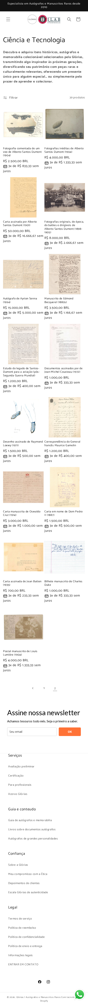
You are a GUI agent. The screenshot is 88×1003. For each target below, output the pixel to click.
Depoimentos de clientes (24, 883)
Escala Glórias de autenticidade (28, 892)
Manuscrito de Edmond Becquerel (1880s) (58, 300)
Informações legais (20, 955)
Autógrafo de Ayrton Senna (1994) (20, 300)
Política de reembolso (22, 928)
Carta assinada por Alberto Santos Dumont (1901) (20, 223)
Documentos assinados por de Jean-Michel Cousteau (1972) (63, 370)
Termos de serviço (20, 918)
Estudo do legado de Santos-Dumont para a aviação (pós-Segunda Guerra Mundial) (21, 372)
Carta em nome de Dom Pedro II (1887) (63, 513)
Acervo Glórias (17, 794)
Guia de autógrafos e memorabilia (30, 820)
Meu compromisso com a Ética (27, 874)
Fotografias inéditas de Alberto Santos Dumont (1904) (63, 150)
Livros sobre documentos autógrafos (31, 829)
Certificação (16, 775)
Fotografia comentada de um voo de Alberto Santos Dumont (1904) (22, 152)
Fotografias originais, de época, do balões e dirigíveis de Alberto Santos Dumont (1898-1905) (64, 227)
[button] (8, 19)
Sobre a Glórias (18, 865)
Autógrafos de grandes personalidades (33, 838)
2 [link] (55, 688)
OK (70, 732)
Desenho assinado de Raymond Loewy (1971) (23, 443)
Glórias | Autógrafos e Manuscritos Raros (38, 997)
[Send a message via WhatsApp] (79, 994)
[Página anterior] (32, 688)
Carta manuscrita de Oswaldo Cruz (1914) (22, 513)
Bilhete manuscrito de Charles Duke (63, 583)
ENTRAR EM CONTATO (23, 964)
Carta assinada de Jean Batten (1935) (22, 583)
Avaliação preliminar (21, 766)
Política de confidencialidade (26, 937)
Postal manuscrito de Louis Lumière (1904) (20, 653)
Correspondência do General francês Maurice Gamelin (62, 443)
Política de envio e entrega (25, 946)
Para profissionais (20, 785)
